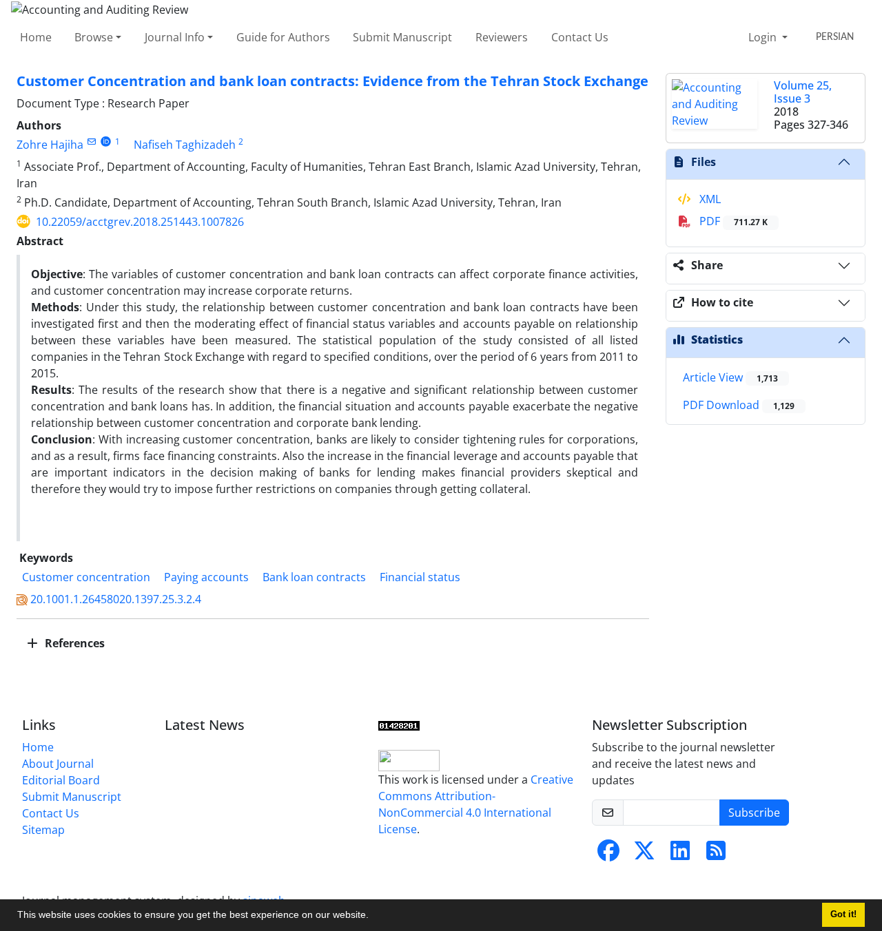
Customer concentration (86, 577)
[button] (373, 916)
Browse (93, 37)
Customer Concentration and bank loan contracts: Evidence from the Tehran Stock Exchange (332, 81)
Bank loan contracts (314, 577)
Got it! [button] (843, 914)
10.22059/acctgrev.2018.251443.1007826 (140, 221)
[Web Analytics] (399, 725)
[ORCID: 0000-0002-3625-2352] (105, 141)
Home (36, 37)
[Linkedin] (680, 854)
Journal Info (175, 37)
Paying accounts (206, 577)
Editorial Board (61, 780)
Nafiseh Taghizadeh (185, 144)
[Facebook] (608, 854)
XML (709, 199)
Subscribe (754, 812)
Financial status (420, 577)
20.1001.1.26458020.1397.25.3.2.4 (115, 599)
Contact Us (579, 37)
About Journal (58, 763)
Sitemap (43, 829)
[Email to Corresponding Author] (91, 141)
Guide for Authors (283, 37)
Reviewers (501, 37)
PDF (732, 221)
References (73, 643)
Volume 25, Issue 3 (803, 92)
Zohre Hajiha (50, 144)
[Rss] (715, 854)
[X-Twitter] (644, 854)
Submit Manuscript (402, 37)
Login (763, 37)
